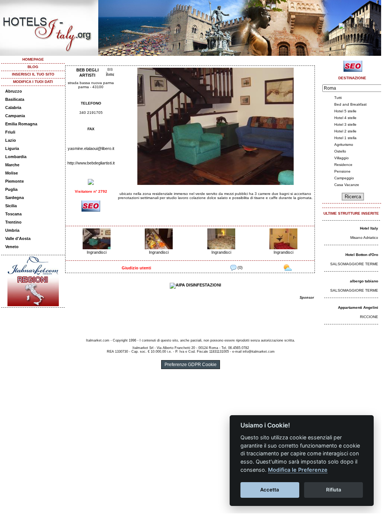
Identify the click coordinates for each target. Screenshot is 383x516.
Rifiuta (333, 490)
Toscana (13, 214)
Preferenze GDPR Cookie (191, 364)
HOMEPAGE (33, 59)
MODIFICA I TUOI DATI (33, 82)
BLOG (33, 67)
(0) (239, 267)
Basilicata (14, 99)
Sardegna (14, 197)
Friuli (10, 132)
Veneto (12, 246)
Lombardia (15, 156)
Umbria (12, 230)
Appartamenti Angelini (358, 307)
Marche (12, 165)
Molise (11, 173)
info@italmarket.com (259, 351)
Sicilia (11, 205)
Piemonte (14, 181)
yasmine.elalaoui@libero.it (91, 148)
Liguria (12, 148)
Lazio (10, 140)
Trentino (13, 222)
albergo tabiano (364, 281)
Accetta (269, 490)
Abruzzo (13, 91)
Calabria (13, 107)
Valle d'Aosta (18, 238)
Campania (15, 115)
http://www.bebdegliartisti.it (91, 163)
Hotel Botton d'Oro (361, 255)
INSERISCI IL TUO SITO (33, 74)
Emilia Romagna (21, 124)
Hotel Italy (369, 228)
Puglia (11, 189)
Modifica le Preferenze (298, 470)
